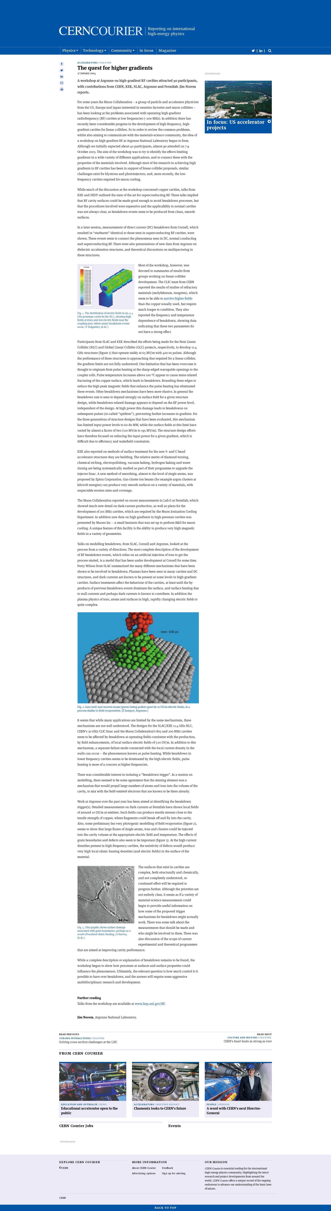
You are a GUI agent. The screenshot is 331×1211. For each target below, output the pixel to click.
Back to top (165, 1207)
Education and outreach (79, 1104)
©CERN (63, 1168)
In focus (146, 50)
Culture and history (242, 1037)
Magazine (167, 50)
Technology (93, 50)
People (211, 1104)
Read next (264, 1034)
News (103, 1104)
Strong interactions (75, 1038)
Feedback (167, 1168)
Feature (105, 63)
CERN (62, 1198)
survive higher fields (178, 298)
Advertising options (144, 1173)
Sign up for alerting (174, 1173)
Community (121, 50)
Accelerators (87, 63)
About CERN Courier (144, 1168)
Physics (68, 50)
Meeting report (167, 1104)
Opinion (223, 1104)
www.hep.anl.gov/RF (150, 1004)
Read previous (69, 1034)
